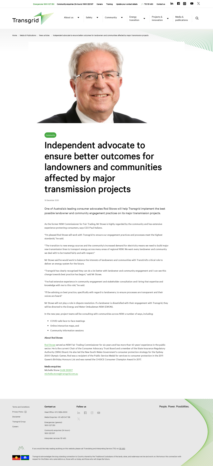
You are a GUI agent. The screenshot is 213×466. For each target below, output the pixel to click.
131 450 (63, 438)
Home (14, 35)
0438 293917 (66, 370)
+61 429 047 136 (63, 417)
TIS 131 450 (148, 4)
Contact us (161, 4)
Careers (100, 4)
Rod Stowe (49, 344)
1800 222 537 (49, 433)
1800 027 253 (49, 425)
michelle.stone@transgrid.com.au (61, 373)
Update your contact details (127, 4)
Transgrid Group (19, 421)
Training (109, 4)
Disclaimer (16, 416)
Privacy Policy (18, 411)
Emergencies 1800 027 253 (43, 4)
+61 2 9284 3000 (60, 412)
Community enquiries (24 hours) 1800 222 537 (75, 4)
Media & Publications (28, 35)
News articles (44, 35)
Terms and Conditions (21, 406)
